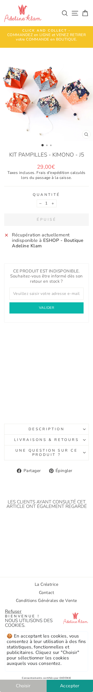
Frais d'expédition (52, 172)
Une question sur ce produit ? (46, 452)
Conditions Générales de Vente (46, 600)
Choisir (23, 686)
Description (47, 428)
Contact (46, 592)
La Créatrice (47, 584)
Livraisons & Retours (46, 439)
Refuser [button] (13, 611)
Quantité (46, 195)
